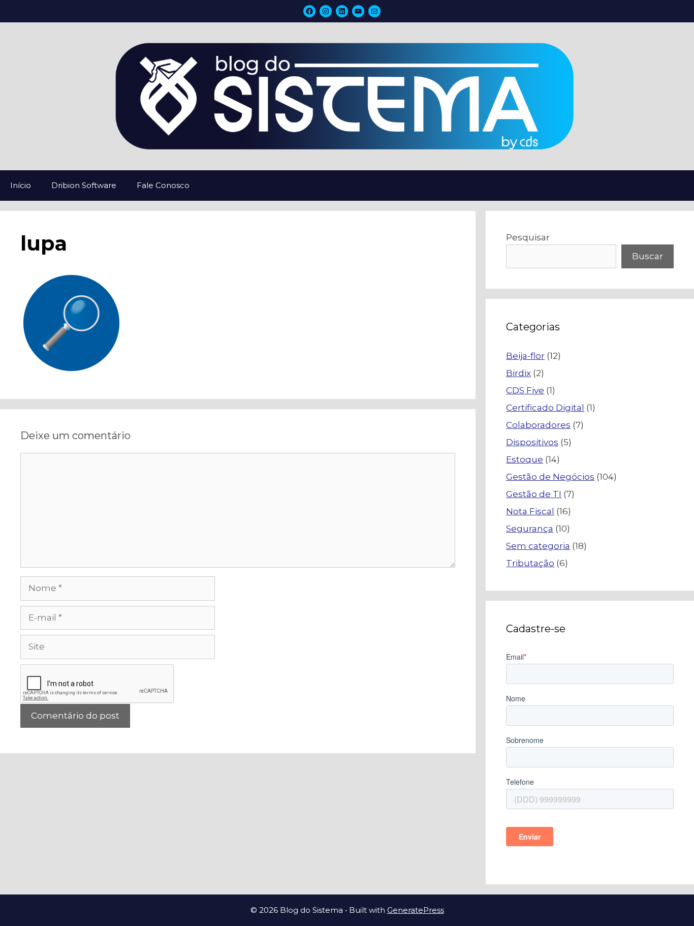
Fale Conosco (163, 185)
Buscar (647, 256)
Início (20, 185)
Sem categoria (538, 546)
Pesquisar (528, 237)
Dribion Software (83, 185)
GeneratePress (415, 910)
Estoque (524, 459)
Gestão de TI (533, 494)
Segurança (529, 528)
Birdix (518, 373)
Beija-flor (525, 356)
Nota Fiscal (530, 511)
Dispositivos (532, 442)
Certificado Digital (545, 408)
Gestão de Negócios (550, 477)
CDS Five (525, 390)
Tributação (530, 563)
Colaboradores (538, 425)
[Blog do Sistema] (347, 95)
